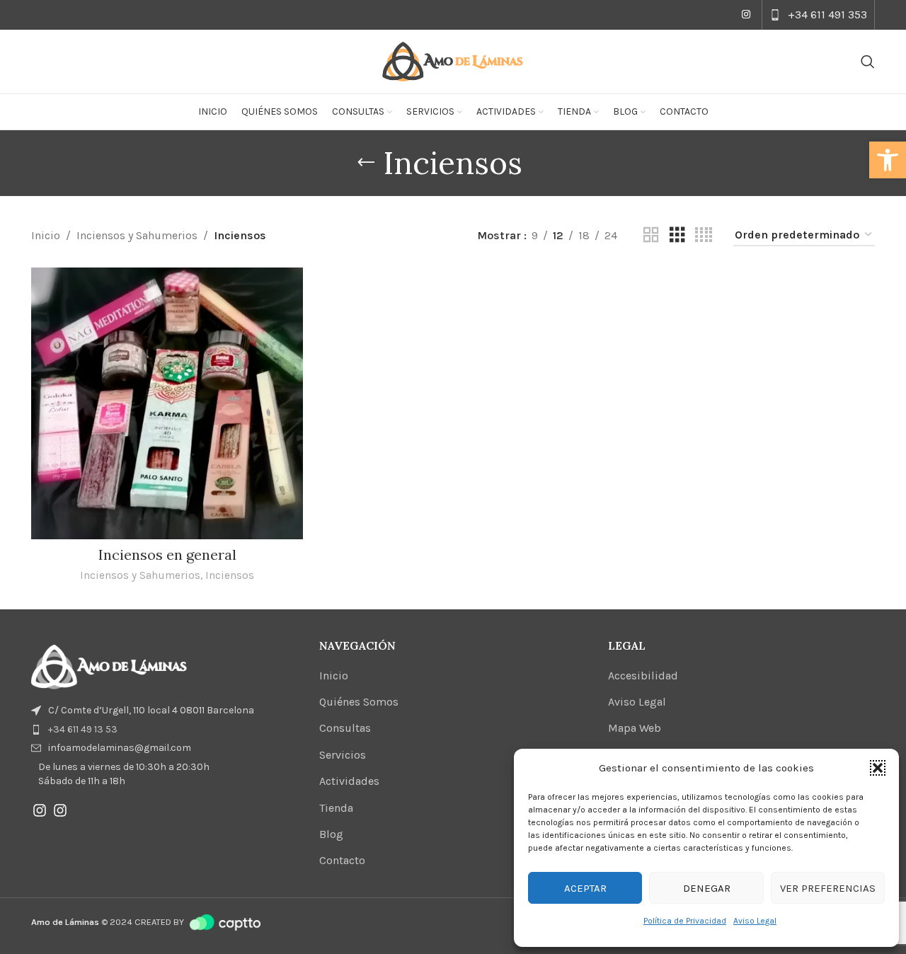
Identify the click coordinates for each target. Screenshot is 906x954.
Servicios (342, 755)
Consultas (345, 728)
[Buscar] (868, 61)
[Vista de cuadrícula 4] (703, 235)
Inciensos (229, 575)
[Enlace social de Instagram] (746, 15)
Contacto (342, 860)
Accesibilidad (643, 675)
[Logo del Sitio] (453, 60)
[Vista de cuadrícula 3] (677, 235)
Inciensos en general (167, 554)
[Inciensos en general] (167, 403)
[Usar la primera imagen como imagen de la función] (109, 666)
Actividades (349, 781)
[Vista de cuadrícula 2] (651, 235)
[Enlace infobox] (818, 15)
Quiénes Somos (358, 701)
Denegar (706, 888)
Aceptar (585, 888)
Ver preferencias (828, 888)
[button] (887, 160)
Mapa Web (634, 728)
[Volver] (366, 163)
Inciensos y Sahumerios (136, 235)
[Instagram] (39, 810)
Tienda (336, 808)
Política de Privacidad (684, 921)
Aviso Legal (754, 921)
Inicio (45, 235)
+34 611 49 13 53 (82, 729)
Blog (331, 834)
